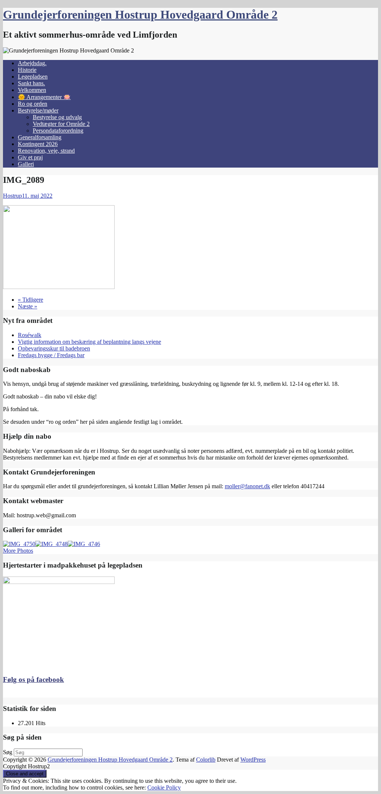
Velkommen (32, 90)
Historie (27, 70)
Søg (7, 752)
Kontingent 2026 (38, 144)
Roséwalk (29, 335)
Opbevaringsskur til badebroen (54, 348)
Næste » (27, 306)
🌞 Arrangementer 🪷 (44, 97)
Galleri (26, 164)
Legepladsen (33, 76)
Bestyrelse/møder (38, 110)
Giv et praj (30, 157)
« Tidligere (30, 299)
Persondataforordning (58, 130)
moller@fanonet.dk (247, 486)
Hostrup (12, 196)
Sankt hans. (31, 83)
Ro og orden (32, 104)
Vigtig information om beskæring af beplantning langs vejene (89, 342)
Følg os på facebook (33, 679)
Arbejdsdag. (32, 63)
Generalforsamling (39, 137)
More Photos (18, 550)
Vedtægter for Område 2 (61, 124)
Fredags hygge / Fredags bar (51, 355)
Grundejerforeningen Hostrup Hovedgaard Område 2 (140, 14)
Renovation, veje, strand (46, 150)
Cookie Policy (164, 787)
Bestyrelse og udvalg (57, 117)
